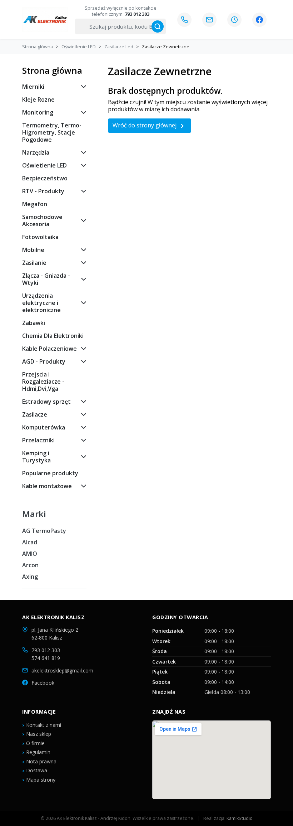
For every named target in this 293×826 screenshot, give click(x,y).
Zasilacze (34, 414)
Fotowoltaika (40, 236)
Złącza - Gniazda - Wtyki (46, 279)
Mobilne (33, 249)
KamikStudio (240, 818)
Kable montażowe (47, 486)
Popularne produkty (50, 473)
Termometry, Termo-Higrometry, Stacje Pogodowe (51, 132)
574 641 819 (45, 658)
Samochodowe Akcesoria (42, 220)
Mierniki (33, 86)
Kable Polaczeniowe (49, 348)
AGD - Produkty (43, 361)
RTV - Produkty (43, 191)
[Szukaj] (158, 26)
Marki (34, 514)
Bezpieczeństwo (45, 178)
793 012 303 (45, 650)
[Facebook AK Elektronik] (259, 20)
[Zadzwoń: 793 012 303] (184, 20)
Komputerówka (43, 427)
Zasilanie (34, 262)
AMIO (29, 554)
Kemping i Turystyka (36, 457)
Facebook (42, 682)
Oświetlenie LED (44, 165)
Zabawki (33, 322)
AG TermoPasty (44, 531)
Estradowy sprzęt (46, 401)
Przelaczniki (38, 440)
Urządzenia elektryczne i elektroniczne (41, 303)
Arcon (30, 565)
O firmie (35, 743)
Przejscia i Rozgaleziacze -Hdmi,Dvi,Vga (43, 381)
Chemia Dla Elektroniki (53, 335)
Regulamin (38, 752)
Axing (30, 576)
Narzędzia (35, 152)
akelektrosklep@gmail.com (62, 670)
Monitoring (37, 112)
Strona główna (52, 70)
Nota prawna (41, 761)
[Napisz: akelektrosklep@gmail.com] (209, 20)
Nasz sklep (38, 733)
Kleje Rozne (38, 99)
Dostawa (36, 770)
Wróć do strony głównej (150, 125)
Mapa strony (40, 779)
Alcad (29, 542)
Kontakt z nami (43, 724)
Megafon (34, 204)
